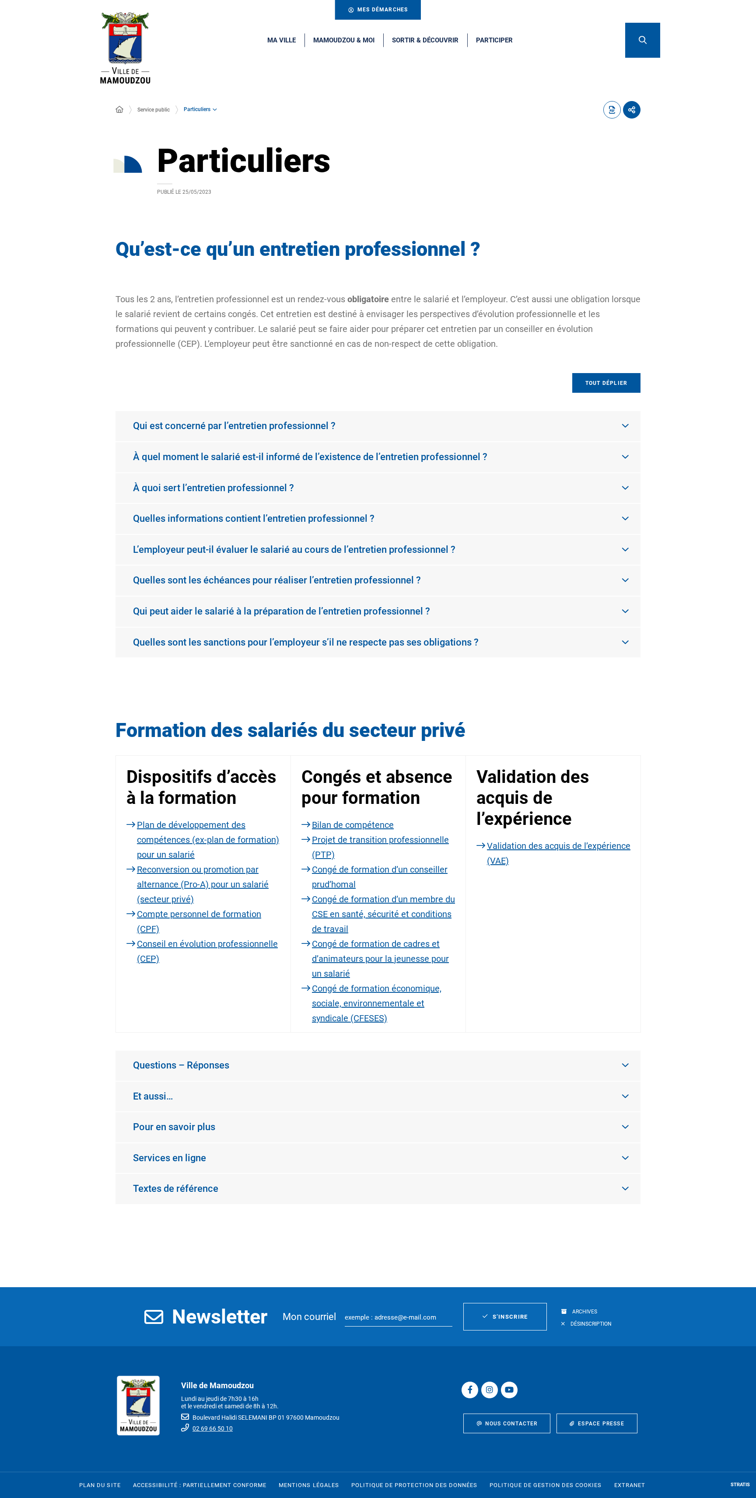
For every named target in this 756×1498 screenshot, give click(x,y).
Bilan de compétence (353, 825)
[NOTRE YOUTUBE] (509, 1390)
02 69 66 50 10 (212, 1428)
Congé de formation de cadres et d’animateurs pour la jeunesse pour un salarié (380, 959)
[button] (642, 40)
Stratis (740, 1485)
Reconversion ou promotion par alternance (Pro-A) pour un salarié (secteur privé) (203, 884)
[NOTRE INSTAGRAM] (489, 1390)
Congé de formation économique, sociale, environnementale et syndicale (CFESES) (376, 1003)
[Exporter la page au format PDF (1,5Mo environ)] (612, 110)
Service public (153, 110)
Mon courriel (309, 1316)
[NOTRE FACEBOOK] (470, 1390)
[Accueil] (119, 110)
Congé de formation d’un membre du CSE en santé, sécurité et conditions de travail (383, 914)
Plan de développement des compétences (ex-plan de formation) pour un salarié (208, 840)
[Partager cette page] (631, 110)
